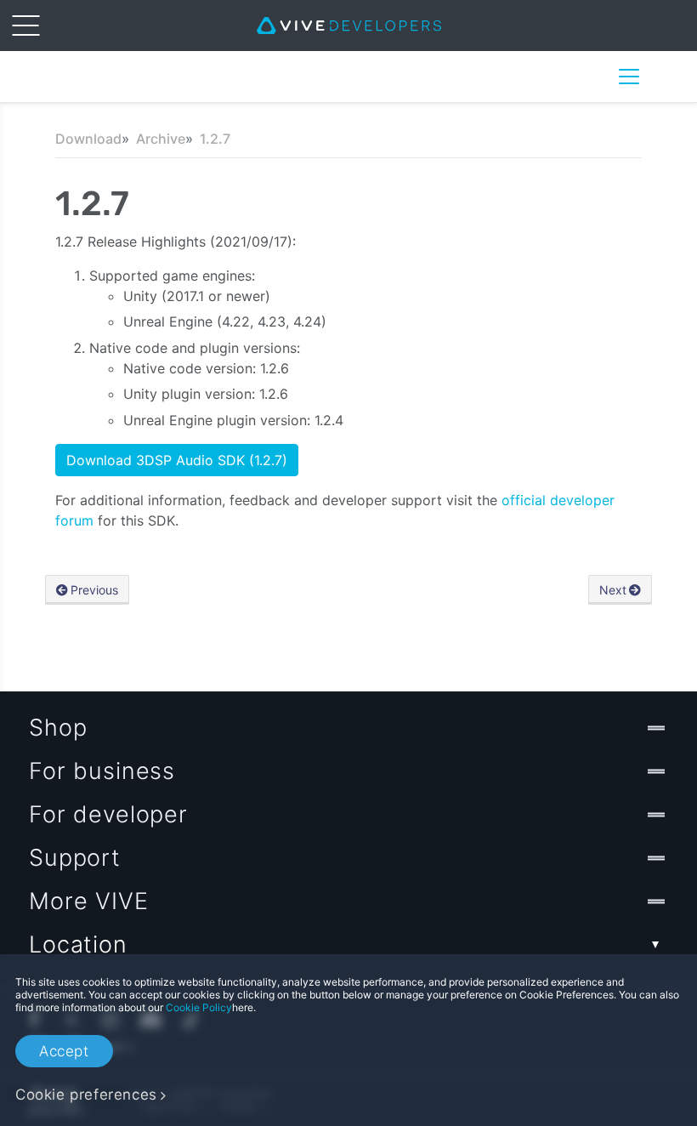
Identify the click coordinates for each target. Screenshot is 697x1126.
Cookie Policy (199, 1007)
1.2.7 (215, 138)
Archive (160, 138)
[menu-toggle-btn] (25, 25)
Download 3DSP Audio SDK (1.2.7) (176, 460)
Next (612, 590)
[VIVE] (349, 25)
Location (78, 944)
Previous (94, 590)
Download (88, 138)
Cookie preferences (86, 1094)
